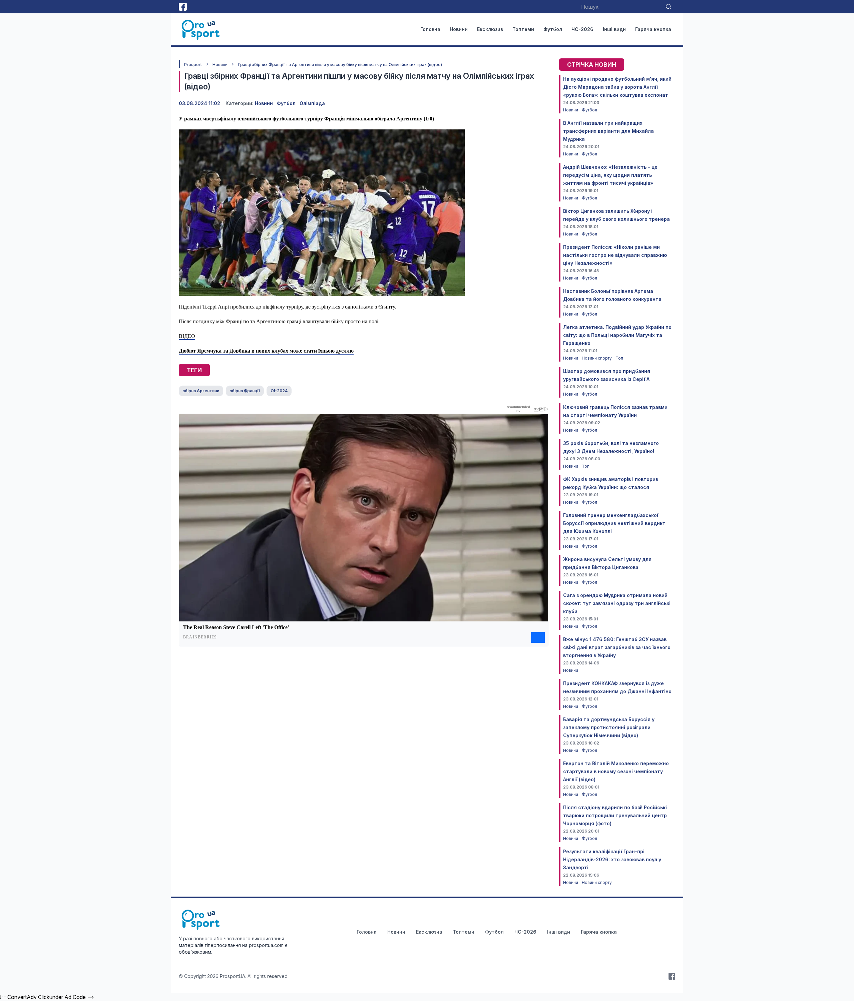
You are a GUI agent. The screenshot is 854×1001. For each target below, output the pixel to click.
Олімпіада (312, 103)
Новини (459, 29)
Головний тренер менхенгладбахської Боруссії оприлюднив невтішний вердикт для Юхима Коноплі (614, 523)
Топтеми (523, 29)
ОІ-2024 (279, 390)
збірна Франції (245, 390)
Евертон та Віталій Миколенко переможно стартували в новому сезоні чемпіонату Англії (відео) (616, 771)
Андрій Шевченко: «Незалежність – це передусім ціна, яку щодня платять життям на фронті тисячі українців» (610, 175)
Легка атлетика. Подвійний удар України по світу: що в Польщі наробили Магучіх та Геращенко (617, 335)
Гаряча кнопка (653, 29)
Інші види (614, 29)
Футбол (552, 29)
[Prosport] (201, 29)
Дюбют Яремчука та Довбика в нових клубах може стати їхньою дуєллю (266, 351)
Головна (430, 29)
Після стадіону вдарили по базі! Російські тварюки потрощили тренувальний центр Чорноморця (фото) (615, 815)
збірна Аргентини (201, 390)
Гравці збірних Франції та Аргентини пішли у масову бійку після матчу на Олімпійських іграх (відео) (340, 64)
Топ (619, 358)
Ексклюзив (490, 29)
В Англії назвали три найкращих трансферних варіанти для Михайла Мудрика (608, 131)
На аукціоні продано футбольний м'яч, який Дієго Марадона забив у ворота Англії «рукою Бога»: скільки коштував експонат (617, 87)
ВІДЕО (187, 336)
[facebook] (183, 7)
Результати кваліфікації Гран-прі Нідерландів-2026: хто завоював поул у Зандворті (612, 859)
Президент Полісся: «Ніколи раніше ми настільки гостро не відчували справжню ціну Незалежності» (615, 255)
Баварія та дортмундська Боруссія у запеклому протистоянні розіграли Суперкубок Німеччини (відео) (609, 727)
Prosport (193, 64)
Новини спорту (597, 358)
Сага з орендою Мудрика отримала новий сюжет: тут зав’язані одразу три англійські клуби (617, 603)
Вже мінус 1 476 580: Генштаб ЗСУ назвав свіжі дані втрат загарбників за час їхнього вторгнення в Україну (617, 647)
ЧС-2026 (582, 29)
